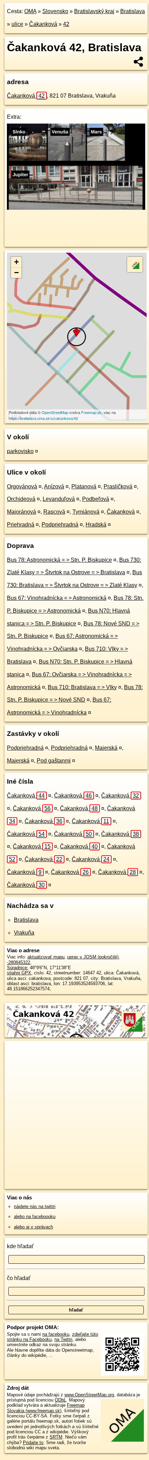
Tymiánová (85, 512)
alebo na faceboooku (34, 1216)
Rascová (54, 512)
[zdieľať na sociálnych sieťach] (139, 61)
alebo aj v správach (33, 1226)
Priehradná (20, 525)
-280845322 (18, 962)
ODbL (60, 1400)
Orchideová (21, 499)
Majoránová (21, 512)
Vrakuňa (24, 933)
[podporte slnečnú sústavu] (76, 208)
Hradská (96, 525)
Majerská (106, 748)
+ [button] (16, 262)
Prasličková (118, 486)
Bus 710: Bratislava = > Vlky (82, 687)
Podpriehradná (60, 525)
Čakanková (43, 24)
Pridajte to (33, 1442)
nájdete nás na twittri (34, 1206)
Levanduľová (59, 499)
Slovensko (55, 11)
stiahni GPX (19, 972)
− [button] (16, 272)
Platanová (83, 486)
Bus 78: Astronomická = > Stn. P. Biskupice (59, 560)
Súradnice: (17, 967)
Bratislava (132, 11)
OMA (30, 11)
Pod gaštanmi (54, 761)
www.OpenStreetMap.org (89, 1394)
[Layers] (134, 264)
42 (66, 24)
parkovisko (20, 451)
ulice (17, 24)
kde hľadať (20, 1246)
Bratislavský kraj (94, 11)
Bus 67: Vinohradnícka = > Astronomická (56, 598)
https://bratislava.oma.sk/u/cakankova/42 (43, 418)
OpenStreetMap (55, 412)
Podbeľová (95, 499)
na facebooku (55, 1334)
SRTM (56, 1437)
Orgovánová (22, 486)
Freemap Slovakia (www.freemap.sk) (46, 1408)
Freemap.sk (91, 412)
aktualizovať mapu (45, 956)
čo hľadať (18, 1278)
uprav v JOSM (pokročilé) (93, 956)
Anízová (54, 486)
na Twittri (63, 1339)
